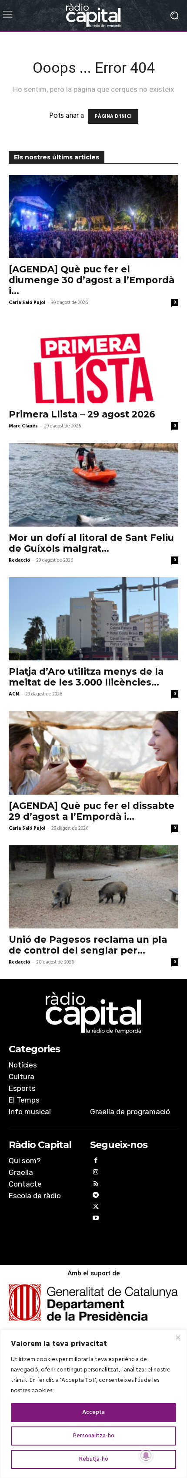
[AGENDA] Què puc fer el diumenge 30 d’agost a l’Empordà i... (91, 280)
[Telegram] (96, 1196)
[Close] (178, 1337)
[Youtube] (96, 1219)
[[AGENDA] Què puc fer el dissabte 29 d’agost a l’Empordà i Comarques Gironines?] (93, 753)
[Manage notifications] (146, 1455)
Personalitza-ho (93, 1436)
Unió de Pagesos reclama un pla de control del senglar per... (88, 945)
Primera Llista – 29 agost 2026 (82, 414)
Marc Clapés (23, 426)
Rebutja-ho (93, 1459)
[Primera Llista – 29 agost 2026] (93, 361)
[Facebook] (96, 1162)
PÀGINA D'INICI (113, 116)
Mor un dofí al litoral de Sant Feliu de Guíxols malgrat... (91, 543)
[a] (93, 1013)
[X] (96, 1208)
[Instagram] (96, 1173)
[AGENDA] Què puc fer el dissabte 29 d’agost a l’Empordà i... (91, 811)
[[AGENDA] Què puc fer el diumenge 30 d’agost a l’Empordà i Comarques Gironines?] (93, 217)
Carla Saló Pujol (27, 303)
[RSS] (96, 1185)
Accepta (93, 1412)
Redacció (19, 560)
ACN (14, 694)
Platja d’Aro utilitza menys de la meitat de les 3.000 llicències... (86, 677)
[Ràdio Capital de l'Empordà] (93, 15)
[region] (93, 1404)
